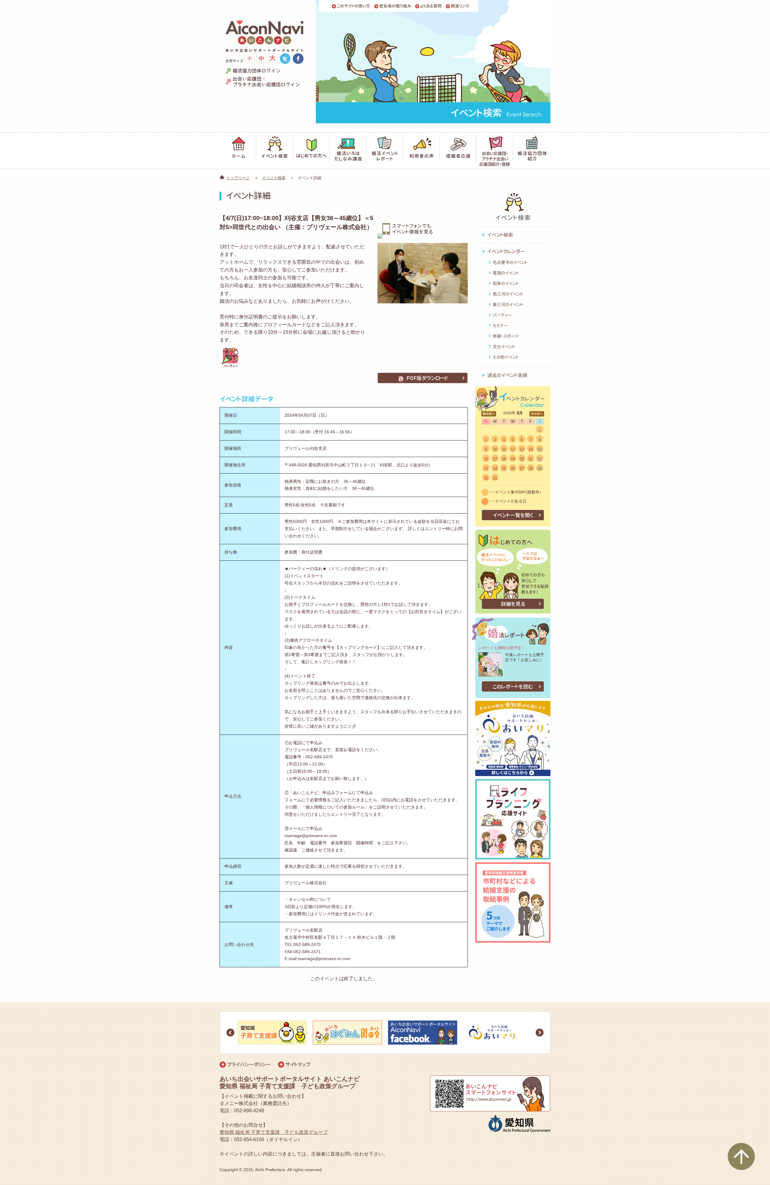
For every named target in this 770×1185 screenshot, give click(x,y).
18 (504, 459)
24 (495, 468)
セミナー (500, 325)
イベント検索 (273, 178)
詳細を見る (513, 603)
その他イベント (506, 357)
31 (495, 478)
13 (522, 449)
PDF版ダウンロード (427, 378)
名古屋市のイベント (510, 262)
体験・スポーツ (506, 336)
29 (539, 468)
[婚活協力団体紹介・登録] (531, 151)
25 (504, 468)
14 (530, 449)
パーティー (502, 315)
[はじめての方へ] (311, 151)
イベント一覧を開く (513, 515)
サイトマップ (297, 1064)
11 (504, 449)
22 (539, 459)
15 (539, 449)
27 (522, 468)
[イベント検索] (274, 151)
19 (513, 459)
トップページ (238, 178)
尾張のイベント (506, 273)
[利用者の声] (421, 151)
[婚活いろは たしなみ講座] (348, 151)
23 (486, 468)
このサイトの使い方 (353, 6)
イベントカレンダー (506, 251)
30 (486, 478)
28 (530, 468)
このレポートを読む (513, 686)
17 (495, 459)
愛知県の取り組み (395, 6)
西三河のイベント (508, 294)
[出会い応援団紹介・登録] (494, 151)
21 (530, 459)
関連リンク (460, 6)
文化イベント (504, 346)
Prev (230, 1032)
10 (495, 449)
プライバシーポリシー (249, 1064)
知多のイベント (506, 283)
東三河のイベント (508, 304)
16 (486, 459)
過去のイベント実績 (507, 375)
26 (513, 468)
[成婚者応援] (458, 151)
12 (513, 449)
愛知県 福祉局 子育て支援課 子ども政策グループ (274, 1132)
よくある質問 (431, 6)
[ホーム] (238, 151)
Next (540, 1032)
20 (522, 459)
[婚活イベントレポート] (384, 151)
